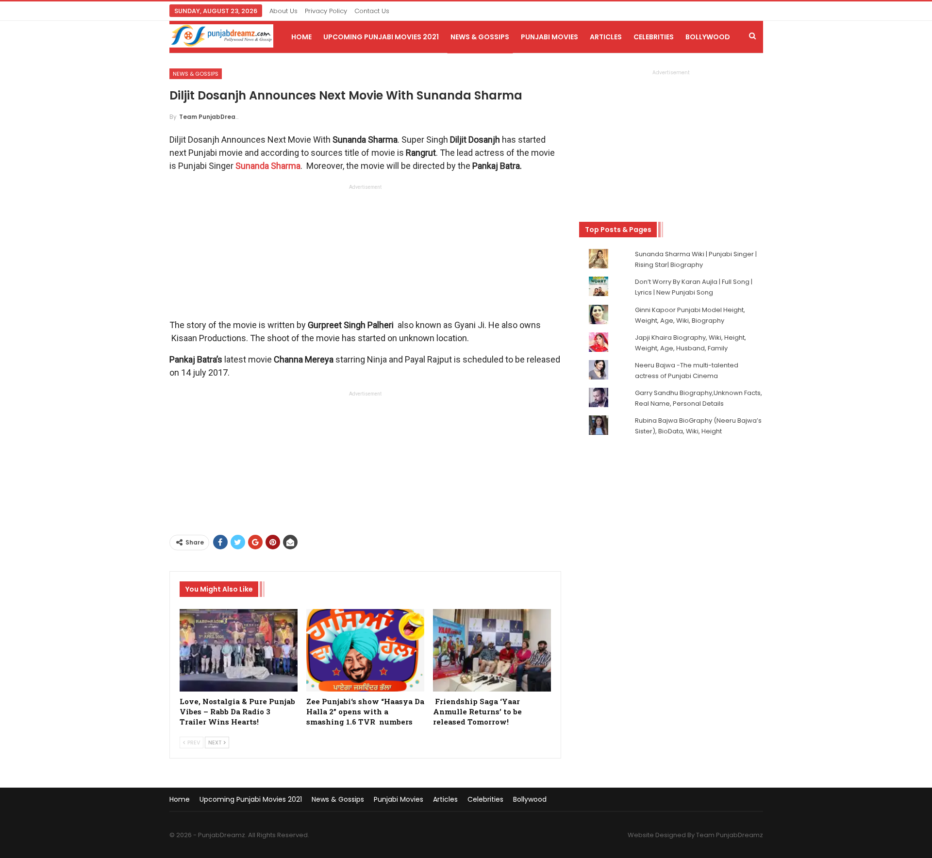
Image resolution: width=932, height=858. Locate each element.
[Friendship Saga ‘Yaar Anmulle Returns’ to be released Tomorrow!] (492, 650)
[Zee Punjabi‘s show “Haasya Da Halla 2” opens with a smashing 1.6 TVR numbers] (365, 650)
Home (301, 37)
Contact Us (371, 11)
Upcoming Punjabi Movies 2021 (381, 37)
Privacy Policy (326, 11)
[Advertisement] (365, 254)
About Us (283, 11)
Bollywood (707, 37)
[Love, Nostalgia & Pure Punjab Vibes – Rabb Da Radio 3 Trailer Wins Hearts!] (239, 650)
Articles (606, 37)
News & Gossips (479, 37)
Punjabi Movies (549, 37)
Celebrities (653, 37)
